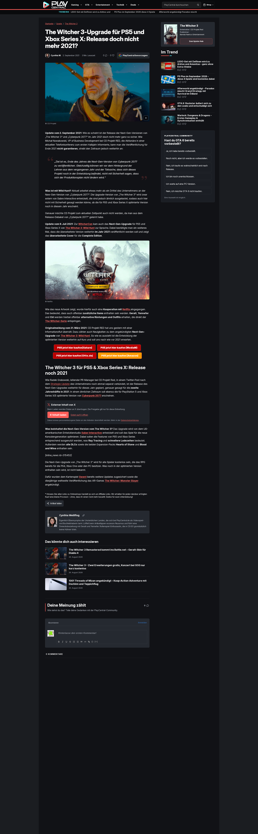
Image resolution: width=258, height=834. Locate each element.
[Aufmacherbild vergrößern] (97, 92)
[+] (96, 642)
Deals (133, 5)
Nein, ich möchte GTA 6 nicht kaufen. (184, 191)
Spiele (59, 23)
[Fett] (59, 641)
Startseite (49, 23)
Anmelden (142, 622)
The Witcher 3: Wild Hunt (80, 227)
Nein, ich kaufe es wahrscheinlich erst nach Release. (187, 167)
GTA (87, 5)
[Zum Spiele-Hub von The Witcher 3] (170, 34)
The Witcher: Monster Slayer (121, 480)
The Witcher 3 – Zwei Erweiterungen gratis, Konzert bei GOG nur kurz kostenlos (107, 567)
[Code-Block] (85, 641)
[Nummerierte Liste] (74, 641)
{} (92, 642)
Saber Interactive (91, 432)
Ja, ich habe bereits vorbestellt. (181, 151)
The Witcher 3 (71, 23)
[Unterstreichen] (66, 641)
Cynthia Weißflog (69, 515)
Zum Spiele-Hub (196, 41)
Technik (120, 5)
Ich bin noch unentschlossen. (180, 176)
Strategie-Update (60, 383)
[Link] (89, 641)
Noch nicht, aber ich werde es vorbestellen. (187, 158)
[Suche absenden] (198, 5)
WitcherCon (85, 224)
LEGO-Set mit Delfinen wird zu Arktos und (90, 12)
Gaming (75, 5)
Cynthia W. (56, 55)
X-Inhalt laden (58, 414)
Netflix (126, 309)
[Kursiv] (62, 641)
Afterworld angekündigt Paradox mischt (178, 12)
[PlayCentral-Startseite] (55, 4)
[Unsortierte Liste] (78, 641)
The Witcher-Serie (56, 321)
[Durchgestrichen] (70, 641)
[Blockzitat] (81, 641)
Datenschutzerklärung (130, 420)
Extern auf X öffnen (79, 415)
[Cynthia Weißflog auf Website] (83, 515)
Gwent (83, 476)
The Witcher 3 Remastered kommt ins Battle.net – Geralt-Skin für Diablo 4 (107, 551)
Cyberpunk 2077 (92, 395)
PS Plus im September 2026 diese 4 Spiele (134, 12)
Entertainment (103, 5)
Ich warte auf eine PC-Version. (181, 184)
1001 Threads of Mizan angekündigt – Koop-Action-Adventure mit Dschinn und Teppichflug (107, 582)
